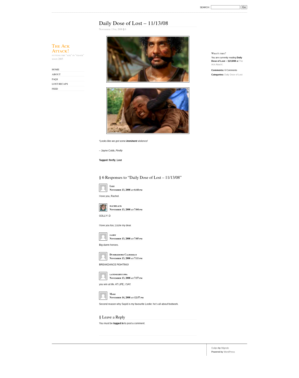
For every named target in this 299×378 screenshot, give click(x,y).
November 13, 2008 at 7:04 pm (126, 209)
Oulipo (214, 348)
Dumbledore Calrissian (123, 254)
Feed (55, 88)
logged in (118, 323)
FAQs (55, 79)
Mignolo (225, 348)
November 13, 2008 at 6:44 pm (126, 189)
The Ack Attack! (61, 47)
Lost (119, 160)
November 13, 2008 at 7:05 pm (126, 238)
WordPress (229, 352)
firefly (112, 160)
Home (55, 69)
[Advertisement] (224, 32)
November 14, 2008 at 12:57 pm (127, 297)
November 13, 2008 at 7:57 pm (126, 278)
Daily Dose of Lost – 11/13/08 (133, 23)
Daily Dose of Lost (233, 74)
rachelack (116, 205)
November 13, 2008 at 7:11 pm (126, 258)
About (56, 74)
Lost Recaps (60, 83)
